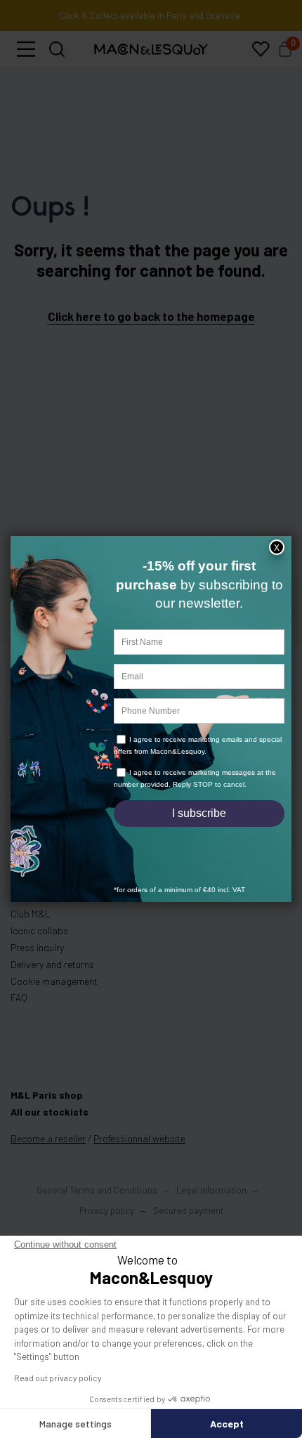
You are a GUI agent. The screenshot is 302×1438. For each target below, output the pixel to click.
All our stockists (49, 1123)
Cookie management (54, 992)
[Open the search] (57, 60)
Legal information (211, 1201)
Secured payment (188, 1221)
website (139, 1150)
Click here (74, 327)
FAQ (19, 1008)
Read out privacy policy (58, 1378)
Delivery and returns (52, 975)
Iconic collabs (39, 942)
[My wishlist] (260, 60)
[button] (26, 60)
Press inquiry (37, 959)
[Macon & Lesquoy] (151, 60)
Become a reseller (48, 1150)
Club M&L (31, 925)
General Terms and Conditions (97, 1201)
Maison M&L (36, 908)
